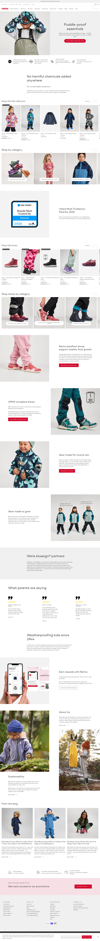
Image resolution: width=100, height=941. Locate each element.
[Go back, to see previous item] (93, 101)
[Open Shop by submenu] (73, 8)
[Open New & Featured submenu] (18, 8)
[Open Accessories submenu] (48, 8)
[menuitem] (15, 904)
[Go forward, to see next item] (96, 101)
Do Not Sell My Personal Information (70, 937)
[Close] (97, 936)
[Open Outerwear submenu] (26, 8)
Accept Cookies (87, 937)
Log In (98, 4)
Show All (87, 101)
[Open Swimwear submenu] (40, 8)
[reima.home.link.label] (5, 8)
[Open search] (94, 9)
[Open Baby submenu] (67, 8)
